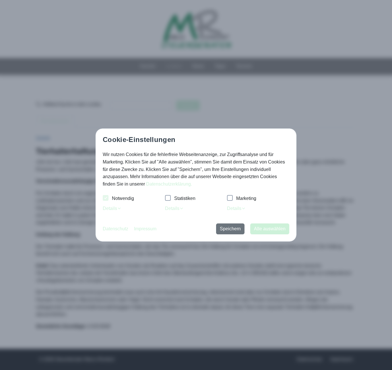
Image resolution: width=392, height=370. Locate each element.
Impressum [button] (145, 228)
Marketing (246, 198)
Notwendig (123, 198)
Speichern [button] (230, 228)
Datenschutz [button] (115, 228)
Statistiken (184, 198)
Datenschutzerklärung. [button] (169, 184)
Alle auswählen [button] (270, 228)
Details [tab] (110, 208)
